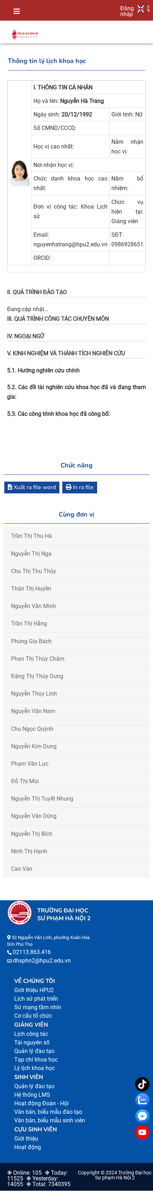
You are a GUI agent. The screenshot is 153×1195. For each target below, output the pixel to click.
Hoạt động (27, 1147)
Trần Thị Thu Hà (31, 536)
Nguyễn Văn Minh (33, 606)
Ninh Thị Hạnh (29, 851)
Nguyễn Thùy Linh (34, 693)
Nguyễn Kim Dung (34, 746)
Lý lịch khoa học (34, 1068)
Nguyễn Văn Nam (33, 711)
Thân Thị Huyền (31, 588)
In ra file (83, 487)
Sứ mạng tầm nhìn (37, 1007)
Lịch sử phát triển (36, 998)
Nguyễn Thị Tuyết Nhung (42, 798)
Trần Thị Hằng (29, 623)
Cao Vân (21, 868)
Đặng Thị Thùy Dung (37, 676)
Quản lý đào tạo (34, 1051)
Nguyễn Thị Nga (31, 553)
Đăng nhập (127, 11)
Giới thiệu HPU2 (34, 990)
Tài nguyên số (31, 1042)
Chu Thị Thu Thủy (33, 571)
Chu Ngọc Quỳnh (32, 728)
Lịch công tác (31, 1034)
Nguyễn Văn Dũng (34, 816)
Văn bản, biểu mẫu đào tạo (48, 1111)
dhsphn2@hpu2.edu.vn (42, 960)
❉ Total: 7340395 (48, 1184)
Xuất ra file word (34, 487)
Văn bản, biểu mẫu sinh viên (49, 1120)
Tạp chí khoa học (36, 1059)
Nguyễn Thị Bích (31, 833)
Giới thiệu (26, 1138)
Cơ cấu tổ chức (33, 1015)
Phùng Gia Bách (31, 641)
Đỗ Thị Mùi (25, 781)
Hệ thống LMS (32, 1094)
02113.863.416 (32, 952)
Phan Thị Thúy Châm (37, 658)
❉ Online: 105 (24, 1172)
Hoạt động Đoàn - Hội (41, 1103)
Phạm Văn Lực (29, 763)
